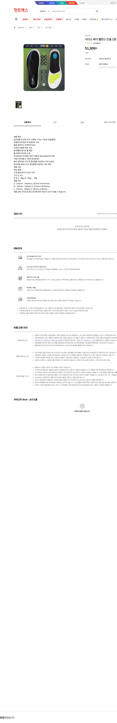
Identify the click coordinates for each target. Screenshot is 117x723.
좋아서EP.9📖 (107, 19)
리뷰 (55, 122)
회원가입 (113, 3)
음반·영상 (36, 19)
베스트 (68, 19)
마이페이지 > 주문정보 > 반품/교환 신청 (48, 340)
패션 (30, 27)
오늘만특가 (48, 19)
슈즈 (38, 27)
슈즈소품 (48, 27)
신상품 (76, 19)
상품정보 (27, 122)
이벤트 (84, 19)
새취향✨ (26, 19)
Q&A (82, 122)
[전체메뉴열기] (16, 19)
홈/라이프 (21, 27)
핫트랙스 (43, 11)
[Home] (15, 27)
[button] (93, 43)
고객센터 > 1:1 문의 (89, 340)
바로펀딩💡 (94, 19)
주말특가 (59, 19)
